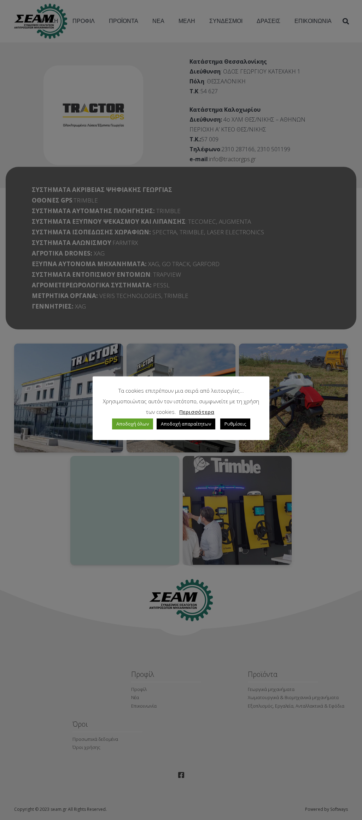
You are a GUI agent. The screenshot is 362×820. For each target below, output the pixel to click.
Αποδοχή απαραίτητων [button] (186, 424)
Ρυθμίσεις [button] (235, 424)
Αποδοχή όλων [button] (132, 424)
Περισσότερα (196, 411)
